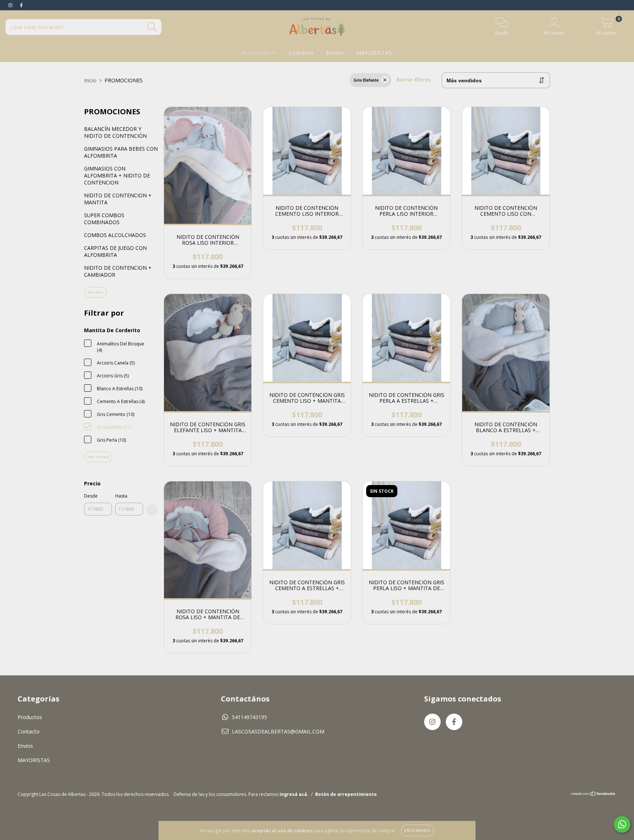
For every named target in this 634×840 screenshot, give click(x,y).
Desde (91, 496)
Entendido (417, 830)
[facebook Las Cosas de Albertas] (21, 4)
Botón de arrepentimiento (346, 794)
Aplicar (151, 510)
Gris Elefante (366, 80)
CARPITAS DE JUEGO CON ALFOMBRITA (115, 251)
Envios (335, 52)
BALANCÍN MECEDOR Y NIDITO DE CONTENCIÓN (115, 132)
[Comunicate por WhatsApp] (622, 824)
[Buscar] (152, 27)
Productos (257, 52)
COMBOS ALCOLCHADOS (115, 234)
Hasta (121, 496)
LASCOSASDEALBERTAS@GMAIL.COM (278, 731)
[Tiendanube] (593, 794)
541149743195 (249, 717)
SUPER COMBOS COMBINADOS (104, 219)
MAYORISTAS (374, 52)
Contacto (301, 52)
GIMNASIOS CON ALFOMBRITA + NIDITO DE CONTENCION (117, 175)
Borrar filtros (414, 79)
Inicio (90, 80)
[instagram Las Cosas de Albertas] (11, 4)
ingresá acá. (294, 794)
